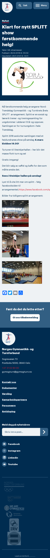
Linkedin (13, 458)
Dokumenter (9, 388)
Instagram (14, 451)
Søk (22, 5)
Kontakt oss (9, 382)
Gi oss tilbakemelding (25, 317)
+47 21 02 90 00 (10, 368)
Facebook (14, 444)
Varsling (7, 394)
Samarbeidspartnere (14, 400)
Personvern (9, 406)
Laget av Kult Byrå (22, 556)
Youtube (13, 464)
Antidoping (8, 411)
